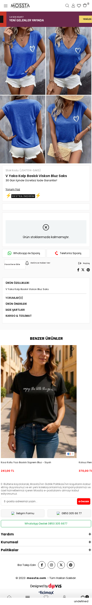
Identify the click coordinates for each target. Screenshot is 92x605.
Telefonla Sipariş (70, 253)
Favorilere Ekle (72, 349)
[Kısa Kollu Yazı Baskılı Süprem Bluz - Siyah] (38, 401)
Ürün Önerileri (16, 304)
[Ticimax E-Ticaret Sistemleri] (46, 593)
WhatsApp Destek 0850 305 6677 (46, 523)
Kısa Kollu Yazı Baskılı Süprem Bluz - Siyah (26, 462)
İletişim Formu (25, 513)
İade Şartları (15, 310)
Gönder (83, 501)
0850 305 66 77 (72, 513)
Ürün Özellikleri (17, 283)
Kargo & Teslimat (19, 316)
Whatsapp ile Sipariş (26, 253)
